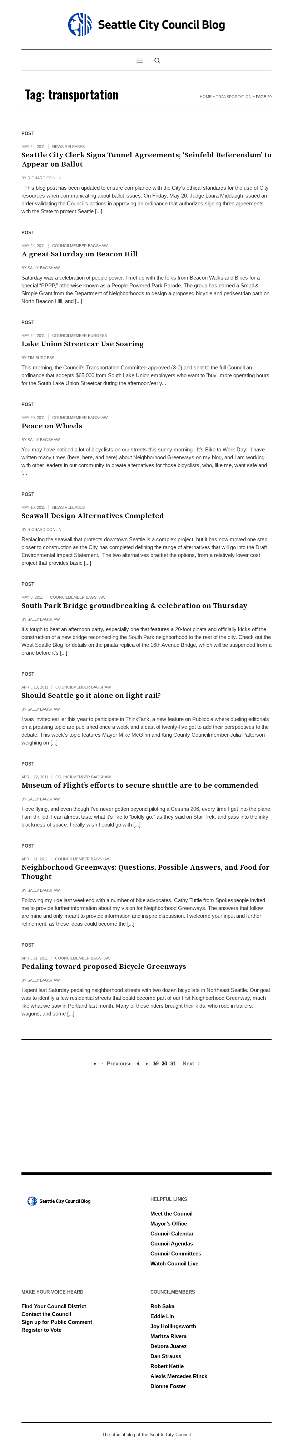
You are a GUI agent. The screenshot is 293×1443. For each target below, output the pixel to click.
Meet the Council (171, 1214)
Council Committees (175, 1253)
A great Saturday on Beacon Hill (79, 254)
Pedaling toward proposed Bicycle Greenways (103, 966)
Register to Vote (41, 1330)
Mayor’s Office (168, 1224)
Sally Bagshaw (44, 268)
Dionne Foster (168, 1386)
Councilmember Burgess (79, 335)
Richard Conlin (44, 178)
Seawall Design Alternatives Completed (92, 516)
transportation (234, 96)
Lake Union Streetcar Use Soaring (82, 344)
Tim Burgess (41, 357)
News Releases (68, 146)
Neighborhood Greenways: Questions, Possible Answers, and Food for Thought (145, 872)
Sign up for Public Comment (56, 1322)
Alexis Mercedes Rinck (178, 1376)
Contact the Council (46, 1314)
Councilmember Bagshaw (80, 246)
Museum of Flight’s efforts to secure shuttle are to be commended (139, 785)
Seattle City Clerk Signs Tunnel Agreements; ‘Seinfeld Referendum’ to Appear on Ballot (146, 159)
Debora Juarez (168, 1346)
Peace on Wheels (51, 426)
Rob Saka (162, 1306)
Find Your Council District (53, 1306)
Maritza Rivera (168, 1336)
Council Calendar (172, 1233)
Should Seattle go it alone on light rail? (91, 695)
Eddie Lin (162, 1316)
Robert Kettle (167, 1366)
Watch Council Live (174, 1263)
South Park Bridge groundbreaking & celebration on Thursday (134, 605)
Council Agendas (171, 1243)
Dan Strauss (165, 1356)
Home (206, 96)
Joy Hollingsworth (173, 1326)
